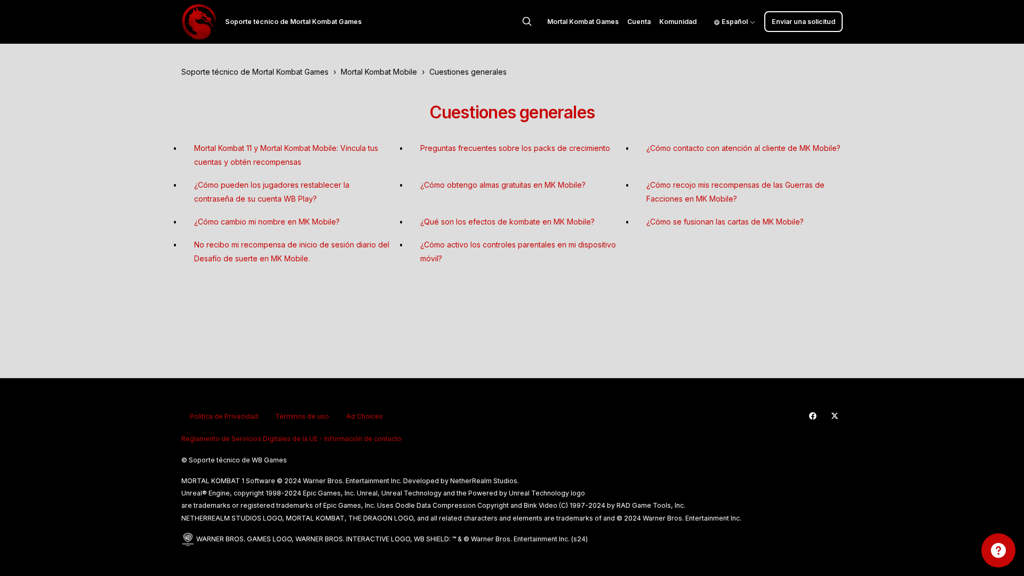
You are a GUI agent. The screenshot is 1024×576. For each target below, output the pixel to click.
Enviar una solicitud (803, 22)
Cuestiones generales (468, 71)
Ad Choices (364, 416)
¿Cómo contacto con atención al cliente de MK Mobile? (743, 148)
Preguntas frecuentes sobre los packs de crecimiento (515, 148)
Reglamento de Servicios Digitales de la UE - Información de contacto (291, 439)
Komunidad (678, 22)
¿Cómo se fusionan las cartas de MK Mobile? (725, 221)
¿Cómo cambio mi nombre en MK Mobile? (267, 221)
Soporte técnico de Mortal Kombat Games (255, 71)
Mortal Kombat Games (583, 22)
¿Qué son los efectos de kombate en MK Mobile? (507, 221)
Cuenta (639, 22)
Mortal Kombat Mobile (379, 71)
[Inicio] (199, 21)
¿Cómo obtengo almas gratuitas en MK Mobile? (503, 184)
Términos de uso (302, 416)
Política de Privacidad (224, 416)
